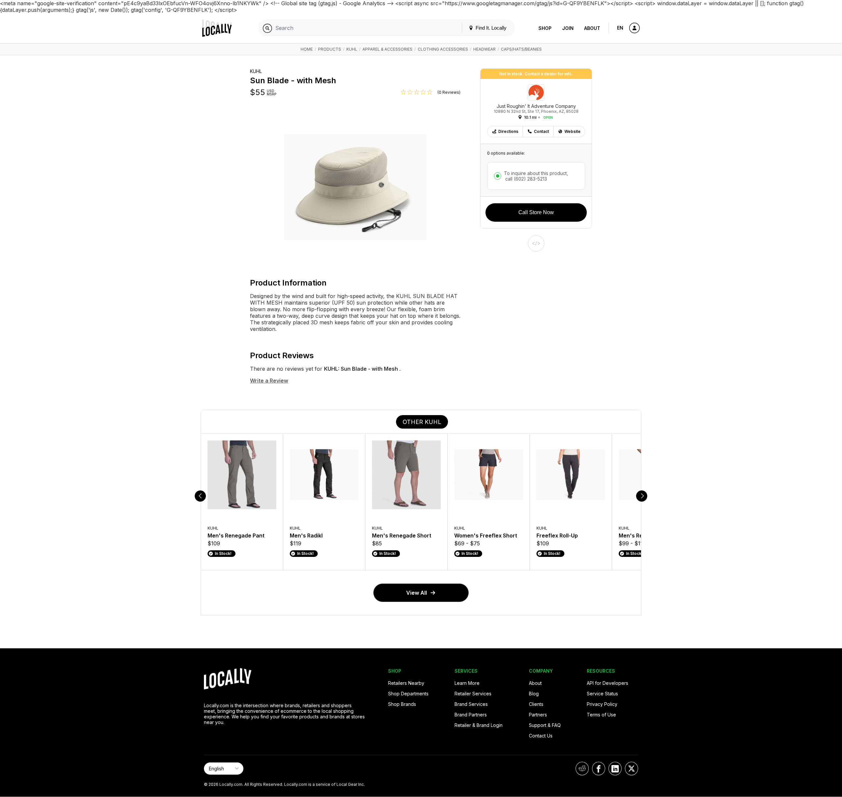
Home (307, 49)
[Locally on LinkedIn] (615, 768)
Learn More (467, 683)
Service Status (602, 693)
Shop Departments (408, 693)
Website (572, 131)
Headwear (484, 49)
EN (620, 28)
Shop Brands (402, 704)
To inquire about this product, (536, 176)
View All (416, 592)
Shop (545, 28)
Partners (538, 714)
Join (568, 28)
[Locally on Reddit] (582, 768)
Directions (508, 131)
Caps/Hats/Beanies (521, 49)
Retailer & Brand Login (479, 725)
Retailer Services (473, 693)
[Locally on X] (631, 768)
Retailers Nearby (406, 683)
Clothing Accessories (443, 49)
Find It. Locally (490, 28)
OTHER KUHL (422, 421)
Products (329, 49)
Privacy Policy (602, 704)
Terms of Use (601, 714)
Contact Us (541, 735)
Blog (534, 693)
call (525, 179)
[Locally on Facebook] (598, 768)
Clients (536, 704)
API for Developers (607, 683)
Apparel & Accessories (387, 49)
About (592, 28)
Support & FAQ (545, 725)
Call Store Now (536, 212)
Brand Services (471, 704)
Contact (541, 131)
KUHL (351, 49)
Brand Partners (471, 714)
